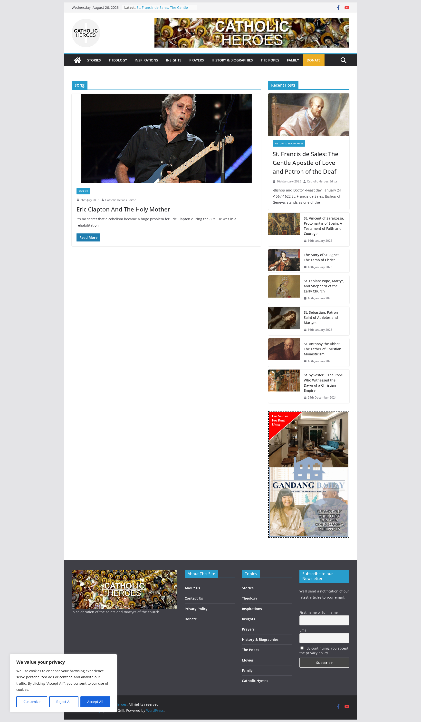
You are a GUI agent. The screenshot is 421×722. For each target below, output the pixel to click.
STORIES (94, 60)
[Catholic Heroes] (77, 60)
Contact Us (194, 598)
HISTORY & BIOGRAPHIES (232, 60)
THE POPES (270, 60)
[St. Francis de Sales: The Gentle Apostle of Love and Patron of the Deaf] (308, 114)
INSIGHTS (174, 60)
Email (303, 630)
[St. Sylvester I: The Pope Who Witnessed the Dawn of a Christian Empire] (284, 386)
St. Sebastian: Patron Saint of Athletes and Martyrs (160, 5)
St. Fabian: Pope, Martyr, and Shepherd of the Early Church (324, 286)
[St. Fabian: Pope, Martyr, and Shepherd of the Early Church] (284, 289)
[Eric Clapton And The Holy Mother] (166, 138)
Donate (191, 619)
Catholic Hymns (255, 680)
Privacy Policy (196, 608)
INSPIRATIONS (146, 60)
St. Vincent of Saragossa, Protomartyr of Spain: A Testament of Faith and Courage (324, 226)
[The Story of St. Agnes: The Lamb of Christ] (284, 261)
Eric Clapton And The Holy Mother (123, 209)
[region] (63, 683)
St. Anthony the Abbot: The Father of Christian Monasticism (322, 348)
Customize (31, 701)
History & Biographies (289, 143)
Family (247, 670)
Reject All (63, 701)
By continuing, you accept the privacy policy (323, 650)
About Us (192, 588)
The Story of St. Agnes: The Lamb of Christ (322, 257)
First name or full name (318, 612)
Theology (249, 598)
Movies (248, 660)
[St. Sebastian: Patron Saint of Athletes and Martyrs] (284, 321)
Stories (83, 191)
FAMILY (293, 60)
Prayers (248, 629)
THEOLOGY (118, 60)
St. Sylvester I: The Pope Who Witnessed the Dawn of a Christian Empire (323, 383)
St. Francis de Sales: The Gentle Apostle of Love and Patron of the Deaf (305, 162)
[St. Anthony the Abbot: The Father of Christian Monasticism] (284, 352)
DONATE (314, 60)
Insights (248, 619)
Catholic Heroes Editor (120, 200)
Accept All (95, 701)
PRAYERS (196, 60)
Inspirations (252, 608)
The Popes (250, 649)
